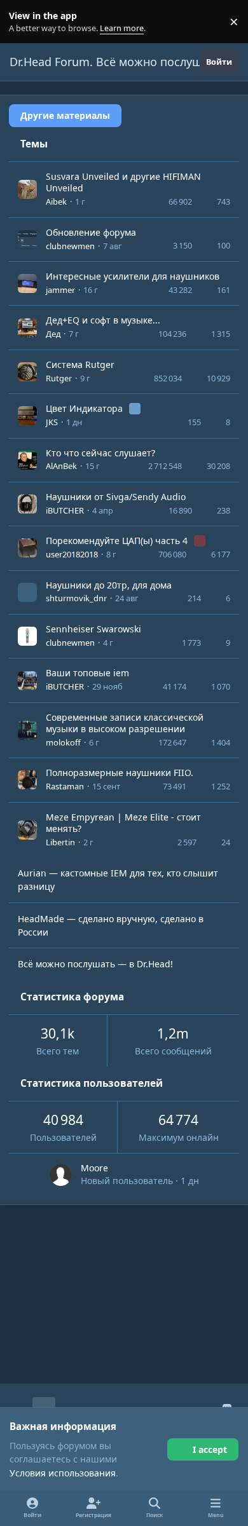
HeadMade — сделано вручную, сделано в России (110, 925)
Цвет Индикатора (85, 408)
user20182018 (72, 554)
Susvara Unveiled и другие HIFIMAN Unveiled (123, 182)
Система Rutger (80, 364)
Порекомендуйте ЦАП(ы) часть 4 (118, 541)
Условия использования (63, 1473)
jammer (60, 290)
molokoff (63, 742)
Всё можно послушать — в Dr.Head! (95, 964)
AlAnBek (61, 466)
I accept (210, 1449)
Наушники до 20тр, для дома (109, 585)
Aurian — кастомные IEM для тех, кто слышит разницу (118, 879)
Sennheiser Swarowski (93, 629)
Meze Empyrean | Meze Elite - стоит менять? (123, 823)
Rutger (59, 378)
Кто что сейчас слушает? (100, 453)
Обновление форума (91, 232)
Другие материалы (65, 115)
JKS (52, 422)
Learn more (24, 22)
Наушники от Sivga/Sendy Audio (116, 497)
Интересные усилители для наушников (132, 276)
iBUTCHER (65, 510)
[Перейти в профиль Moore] (61, 1175)
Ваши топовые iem (87, 673)
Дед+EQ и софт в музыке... (103, 320)
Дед (53, 333)
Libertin (60, 842)
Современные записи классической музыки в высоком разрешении (124, 723)
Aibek (56, 201)
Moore (94, 1168)
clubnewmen (70, 246)
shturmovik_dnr (76, 598)
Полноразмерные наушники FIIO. (119, 772)
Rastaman (65, 786)
